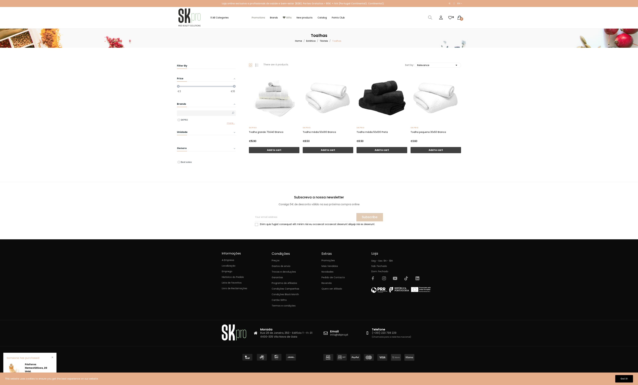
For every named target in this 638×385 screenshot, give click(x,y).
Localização (228, 265)
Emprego (227, 271)
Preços (275, 260)
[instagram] (383, 278)
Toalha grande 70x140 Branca (266, 132)
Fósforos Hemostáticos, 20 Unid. (36, 368)
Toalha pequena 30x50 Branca (428, 132)
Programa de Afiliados (284, 283)
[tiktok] (406, 278)
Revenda (326, 283)
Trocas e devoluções (284, 271)
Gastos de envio (281, 266)
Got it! (624, 378)
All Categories (221, 17)
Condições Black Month (285, 294)
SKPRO (253, 128)
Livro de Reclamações (234, 288)
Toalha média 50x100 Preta (372, 132)
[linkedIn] (417, 278)
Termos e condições (284, 305)
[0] (450, 17)
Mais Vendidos (329, 266)
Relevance (437, 65)
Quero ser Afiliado (331, 288)
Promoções (328, 260)
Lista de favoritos (232, 282)
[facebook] (372, 278)
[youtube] (395, 278)
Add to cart (274, 150)
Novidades (327, 271)
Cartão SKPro (279, 300)
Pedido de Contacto (333, 277)
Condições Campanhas (285, 288)
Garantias (277, 277)
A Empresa (228, 260)
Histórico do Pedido (233, 277)
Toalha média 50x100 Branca (319, 132)
